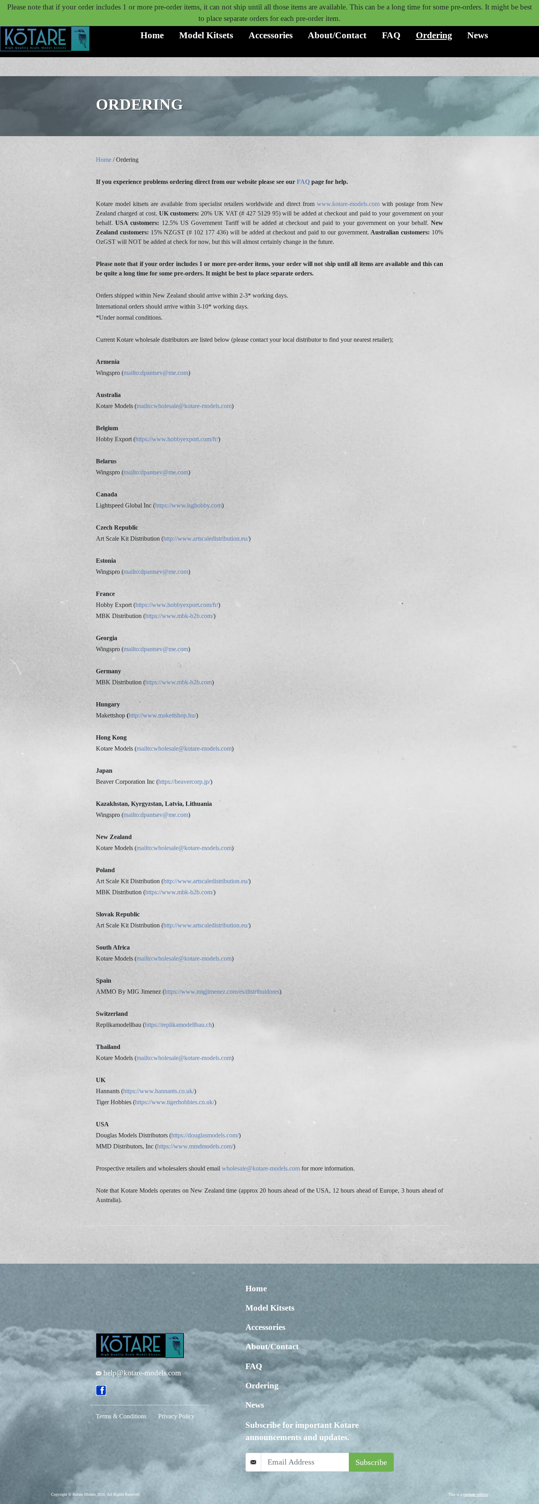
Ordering (434, 35)
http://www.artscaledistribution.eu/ (206, 538)
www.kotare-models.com (348, 203)
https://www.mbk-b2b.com (178, 682)
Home (152, 35)
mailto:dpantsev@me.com (156, 372)
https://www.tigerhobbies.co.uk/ (174, 1102)
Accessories (271, 35)
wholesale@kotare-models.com (261, 1168)
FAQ (391, 35)
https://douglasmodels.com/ (205, 1135)
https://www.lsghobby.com (188, 505)
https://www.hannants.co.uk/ (158, 1091)
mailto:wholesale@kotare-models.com (184, 406)
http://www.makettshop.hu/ (162, 715)
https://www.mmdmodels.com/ (195, 1146)
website (475, 1494)
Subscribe (371, 1462)
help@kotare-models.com (141, 1373)
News (477, 35)
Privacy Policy (176, 1416)
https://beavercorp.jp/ (184, 781)
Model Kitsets (206, 35)
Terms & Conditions (121, 1416)
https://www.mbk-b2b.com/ (179, 615)
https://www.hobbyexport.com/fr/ (176, 439)
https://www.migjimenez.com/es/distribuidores (222, 991)
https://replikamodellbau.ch (178, 1024)
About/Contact (337, 35)
